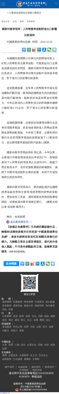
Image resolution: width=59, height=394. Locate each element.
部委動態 (31, 21)
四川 (45, 327)
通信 (11, 320)
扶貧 (11, 309)
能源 (46, 316)
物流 (4, 320)
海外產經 (50, 305)
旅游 (15, 316)
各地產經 (6, 327)
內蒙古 (5, 330)
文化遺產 (17, 359)
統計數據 (50, 302)
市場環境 (39, 302)
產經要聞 (6, 302)
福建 (51, 327)
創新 (52, 345)
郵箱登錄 (37, 370)
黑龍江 (14, 330)
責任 (23, 345)
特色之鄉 (17, 327)
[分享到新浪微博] (34, 50)
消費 (40, 316)
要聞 (4, 355)
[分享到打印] (54, 50)
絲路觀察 (6, 359)
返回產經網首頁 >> (21, 221)
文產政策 (13, 355)
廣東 (21, 330)
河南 (32, 327)
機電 (42, 320)
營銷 (40, 345)
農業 (28, 316)
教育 (21, 316)
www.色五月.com (5, 393)
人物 (17, 345)
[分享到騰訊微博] (39, 50)
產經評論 (17, 305)
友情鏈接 (24, 370)
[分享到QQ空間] (29, 50)
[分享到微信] (49, 50)
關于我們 (9, 367)
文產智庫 (24, 355)
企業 (4, 345)
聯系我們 (49, 367)
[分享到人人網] (44, 50)
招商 (26, 327)
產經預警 (39, 305)
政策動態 (6, 305)
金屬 (35, 320)
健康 (52, 316)
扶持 (46, 345)
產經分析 (28, 305)
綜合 (48, 320)
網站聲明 (36, 367)
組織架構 (22, 367)
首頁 (15, 21)
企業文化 (31, 345)
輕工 (23, 320)
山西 (38, 327)
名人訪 (33, 355)
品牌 (4, 348)
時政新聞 (28, 302)
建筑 (17, 320)
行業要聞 (6, 316)
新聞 (22, 21)
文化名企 (43, 355)
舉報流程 (36, 376)
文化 (34, 316)
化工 (29, 320)
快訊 (4, 309)
